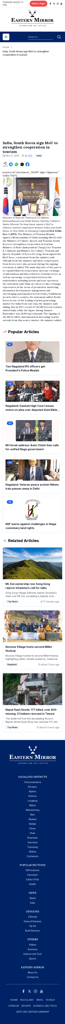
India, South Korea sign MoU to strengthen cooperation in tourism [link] (26, 53)
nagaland (27, 999)
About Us (32, 972)
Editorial (32, 916)
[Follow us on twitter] (54, 4)
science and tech (45, 1005)
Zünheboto (32, 856)
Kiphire (32, 791)
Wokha (32, 851)
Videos (32, 944)
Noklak (32, 824)
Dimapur (32, 787)
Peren (32, 828)
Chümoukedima (32, 782)
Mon (32, 814)
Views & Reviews (32, 921)
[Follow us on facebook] (50, 4)
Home (6, 47)
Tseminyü (32, 842)
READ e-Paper (38, 3)
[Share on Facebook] (28, 164)
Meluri (32, 805)
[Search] (59, 37)
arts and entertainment (32, 1011)
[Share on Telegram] (11, 164)
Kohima (32, 796)
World (33, 898)
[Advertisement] (32, 102)
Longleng (32, 800)
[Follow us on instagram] (58, 4)
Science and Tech (32, 954)
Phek (32, 833)
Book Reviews (32, 930)
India (32, 903)
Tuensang (32, 847)
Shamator (32, 837)
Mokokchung (32, 810)
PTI (30, 155)
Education (32, 875)
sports (26, 1005)
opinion (13, 1005)
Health (32, 884)
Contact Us (32, 977)
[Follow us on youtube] (61, 4)
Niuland (32, 819)
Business (32, 949)
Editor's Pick (32, 879)
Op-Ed (32, 926)
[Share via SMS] (22, 164)
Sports (32, 958)
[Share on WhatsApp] (16, 164)
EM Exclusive (32, 870)
